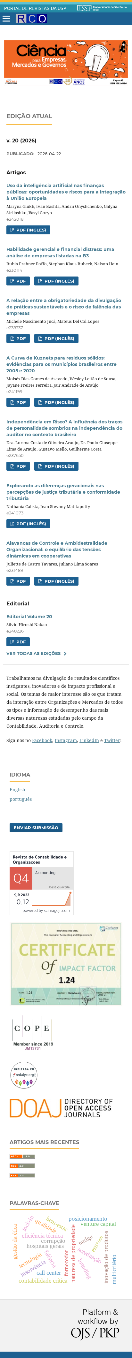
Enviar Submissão (36, 827)
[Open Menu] (6, 18)
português (21, 799)
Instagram (66, 740)
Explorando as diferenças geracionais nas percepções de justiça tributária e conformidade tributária (63, 492)
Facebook (42, 740)
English (17, 789)
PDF (20, 281)
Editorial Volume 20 (29, 616)
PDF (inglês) (30, 229)
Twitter (112, 740)
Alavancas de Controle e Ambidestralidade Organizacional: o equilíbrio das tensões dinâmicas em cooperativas (56, 549)
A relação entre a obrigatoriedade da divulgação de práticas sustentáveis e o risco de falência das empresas (63, 307)
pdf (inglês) (58, 466)
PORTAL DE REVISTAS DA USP (35, 8)
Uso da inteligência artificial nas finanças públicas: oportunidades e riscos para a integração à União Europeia (66, 192)
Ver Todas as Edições (33, 653)
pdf (20, 466)
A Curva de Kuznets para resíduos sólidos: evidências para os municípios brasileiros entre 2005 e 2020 (61, 364)
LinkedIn (89, 740)
